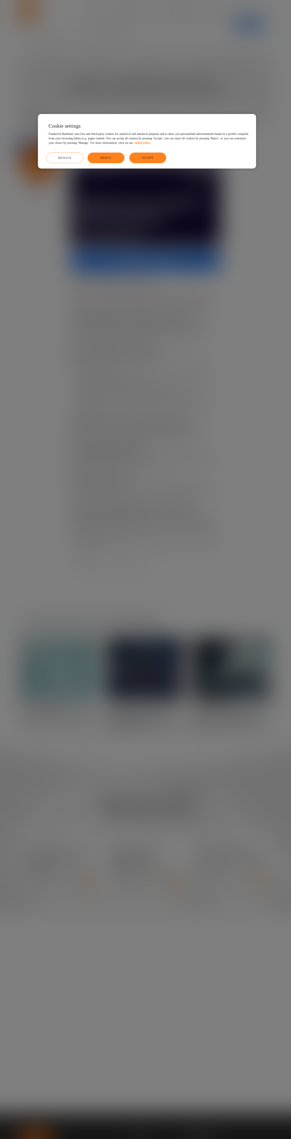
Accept (148, 157)
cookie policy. (142, 142)
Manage (65, 157)
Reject (106, 157)
